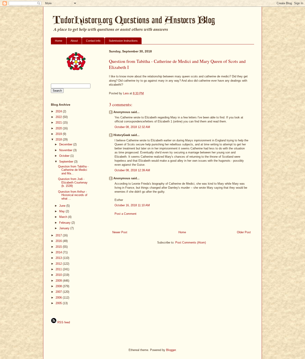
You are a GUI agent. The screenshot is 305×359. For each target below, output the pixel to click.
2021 (59, 122)
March (63, 217)
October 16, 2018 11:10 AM (132, 205)
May (62, 211)
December (66, 144)
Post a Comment (125, 213)
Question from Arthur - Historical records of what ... (72, 195)
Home (58, 40)
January (64, 228)
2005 (59, 303)
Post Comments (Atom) (190, 242)
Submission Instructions (123, 40)
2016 (59, 241)
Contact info (93, 40)
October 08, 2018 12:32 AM (132, 127)
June (62, 205)
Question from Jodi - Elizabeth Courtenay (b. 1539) (73, 182)
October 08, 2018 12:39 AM (132, 170)
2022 (59, 117)
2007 (59, 291)
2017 (59, 235)
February (65, 222)
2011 (59, 269)
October (64, 155)
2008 (59, 286)
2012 (59, 263)
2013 (59, 258)
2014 (59, 252)
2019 (59, 134)
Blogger (171, 350)
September (66, 161)
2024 (59, 111)
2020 (59, 128)
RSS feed (63, 322)
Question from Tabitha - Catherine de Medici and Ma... (73, 170)
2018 (59, 139)
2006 (59, 297)
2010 (59, 274)
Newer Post (119, 232)
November (66, 150)
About (74, 40)
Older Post (244, 232)
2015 (59, 246)
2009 (59, 280)
